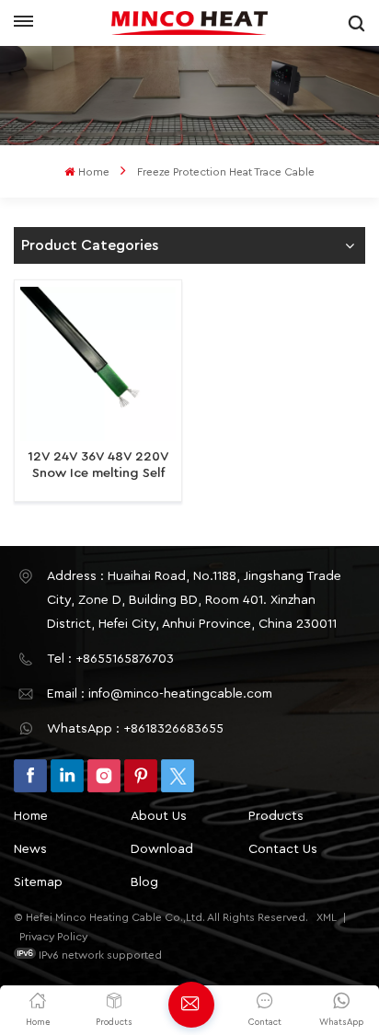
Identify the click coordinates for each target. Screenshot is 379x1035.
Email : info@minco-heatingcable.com (159, 694)
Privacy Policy (53, 936)
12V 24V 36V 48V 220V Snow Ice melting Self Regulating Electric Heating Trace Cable (98, 465)
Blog (144, 882)
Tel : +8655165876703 (110, 659)
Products (276, 816)
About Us (159, 816)
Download (162, 849)
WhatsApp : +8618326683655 (135, 728)
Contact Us (282, 849)
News (30, 849)
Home (93, 171)
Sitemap (38, 882)
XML (326, 917)
